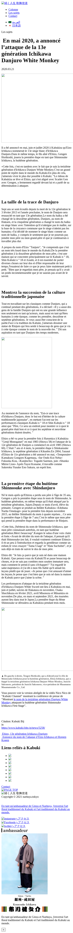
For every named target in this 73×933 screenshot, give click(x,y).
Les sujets (14, 12)
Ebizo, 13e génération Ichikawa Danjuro (24, 733)
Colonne (13, 9)
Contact (13, 15)
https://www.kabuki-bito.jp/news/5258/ (23, 727)
